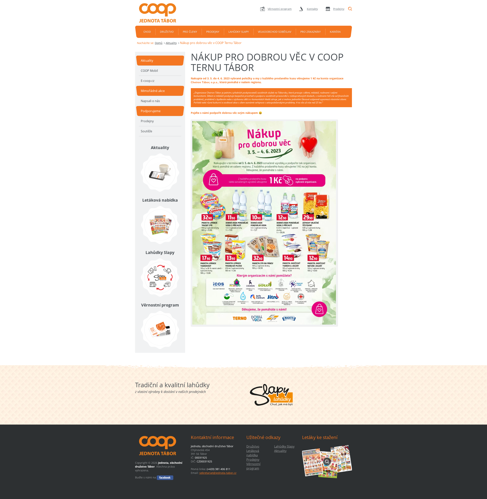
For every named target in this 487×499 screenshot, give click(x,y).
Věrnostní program (280, 9)
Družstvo (167, 32)
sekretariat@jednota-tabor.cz (217, 473)
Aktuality (171, 43)
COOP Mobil (149, 71)
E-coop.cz (147, 81)
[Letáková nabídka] (160, 225)
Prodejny (338, 9)
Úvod (147, 32)
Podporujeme (151, 111)
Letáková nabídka (252, 453)
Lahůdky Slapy (238, 32)
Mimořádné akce (153, 91)
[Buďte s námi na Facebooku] (165, 477)
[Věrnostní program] (160, 330)
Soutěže (146, 131)
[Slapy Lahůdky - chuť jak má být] (271, 394)
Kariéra (335, 32)
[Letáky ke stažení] (327, 461)
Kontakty (312, 9)
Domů (158, 43)
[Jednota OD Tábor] (160, 12)
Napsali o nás (150, 101)
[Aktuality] (160, 172)
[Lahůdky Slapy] (160, 277)
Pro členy (190, 32)
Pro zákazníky (310, 32)
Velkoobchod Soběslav (274, 32)
